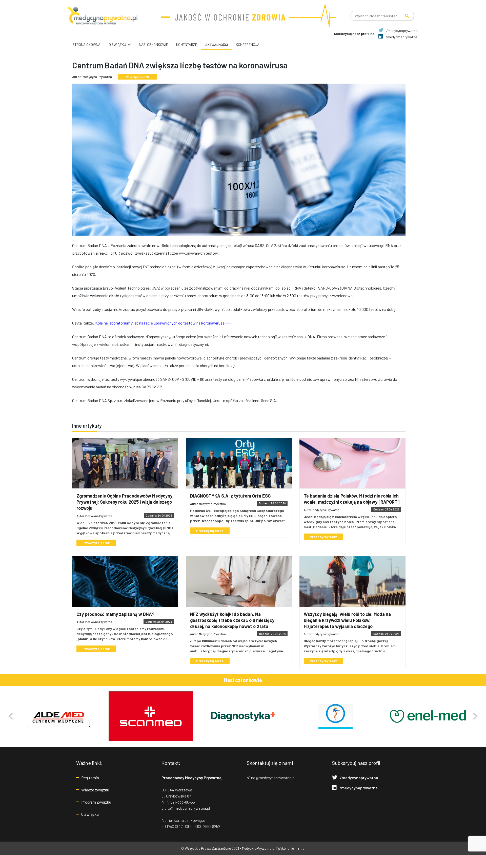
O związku (117, 44)
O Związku (90, 814)
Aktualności (216, 44)
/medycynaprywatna (402, 30)
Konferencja (247, 44)
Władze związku (95, 789)
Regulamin (90, 777)
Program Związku (96, 802)
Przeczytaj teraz (96, 543)
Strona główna (86, 44)
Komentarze (186, 44)
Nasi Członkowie (153, 44)
